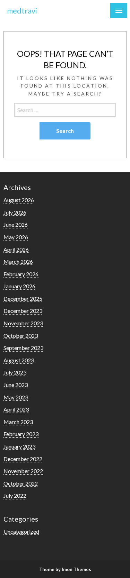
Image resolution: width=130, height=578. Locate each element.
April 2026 (16, 249)
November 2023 (23, 323)
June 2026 (15, 224)
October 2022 (20, 483)
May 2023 (15, 397)
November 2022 (23, 471)
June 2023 (15, 384)
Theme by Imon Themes (65, 569)
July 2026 (14, 212)
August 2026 (18, 200)
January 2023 (19, 446)
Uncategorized (21, 531)
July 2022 (14, 495)
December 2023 (22, 310)
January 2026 (19, 286)
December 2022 (22, 458)
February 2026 (20, 274)
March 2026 (18, 261)
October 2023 (20, 335)
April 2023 (16, 409)
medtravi (22, 10)
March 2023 (18, 421)
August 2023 (18, 360)
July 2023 (14, 372)
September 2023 (23, 347)
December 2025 (22, 298)
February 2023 (20, 434)
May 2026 (15, 237)
